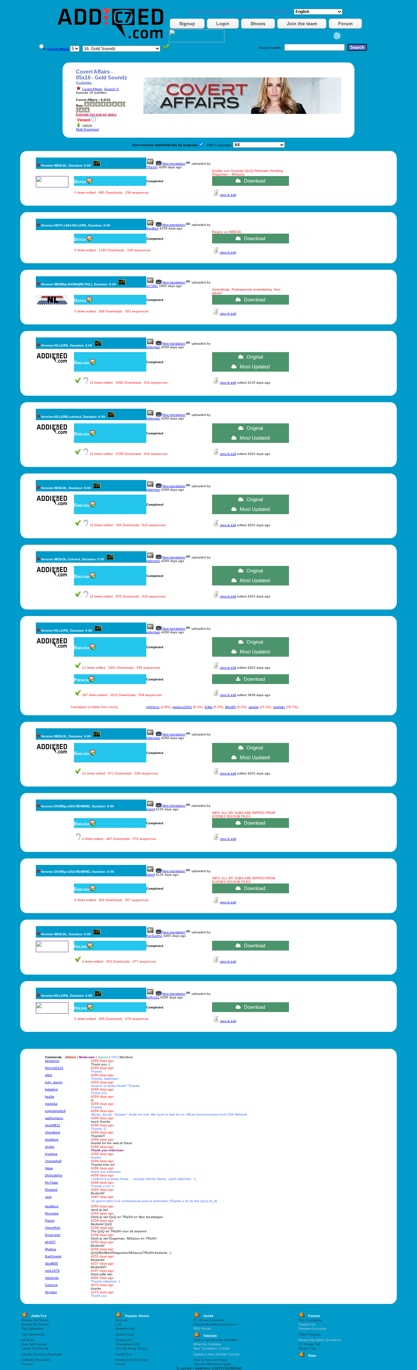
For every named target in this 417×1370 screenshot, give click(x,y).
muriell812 (52, 1125)
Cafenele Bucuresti (36, 1360)
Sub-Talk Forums (34, 1344)
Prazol (49, 1220)
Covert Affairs (92, 89)
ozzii (48, 1197)
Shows (258, 23)
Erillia (208, 707)
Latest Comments (35, 1348)
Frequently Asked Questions (215, 1324)
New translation (173, 163)
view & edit (228, 195)
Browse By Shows (35, 1320)
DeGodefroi (53, 1175)
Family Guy (123, 1354)
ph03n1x (153, 707)
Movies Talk (307, 1348)
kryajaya (51, 1154)
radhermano (54, 1118)
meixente (52, 1278)
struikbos (51, 1139)
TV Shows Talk (309, 1344)
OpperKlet (52, 1227)
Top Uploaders (32, 1328)
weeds (253, 707)
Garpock (51, 1285)
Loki (118, 1324)
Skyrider (51, 1292)
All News (28, 1340)
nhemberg (52, 1132)
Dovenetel (52, 1235)
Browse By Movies (35, 1324)
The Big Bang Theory (131, 1348)
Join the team (302, 23)
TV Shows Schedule (209, 1320)
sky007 (50, 1242)
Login (222, 23)
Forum (345, 23)
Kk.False (51, 1182)
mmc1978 (52, 1270)
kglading (51, 1089)
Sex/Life (121, 1320)
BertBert (152, 228)
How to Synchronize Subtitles (215, 1340)
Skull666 (51, 1263)
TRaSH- (152, 167)
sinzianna (52, 1060)
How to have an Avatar (211, 1360)
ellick (48, 1075)
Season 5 (111, 89)
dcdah (49, 1146)
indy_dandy (54, 1082)
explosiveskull (55, 1111)
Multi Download (87, 129)
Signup (187, 23)
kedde (49, 1096)
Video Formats (309, 1334)
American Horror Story (131, 1360)
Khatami (51, 1189)
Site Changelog (310, 1320)
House (120, 1364)
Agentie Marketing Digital (212, 1364)
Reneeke (52, 1213)
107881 (152, 286)
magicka (51, 1103)
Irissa (49, 1168)
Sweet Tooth (124, 1334)
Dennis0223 (54, 1068)
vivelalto (279, 707)
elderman (153, 347)
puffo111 (152, 997)
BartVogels (53, 1256)
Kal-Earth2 (154, 936)
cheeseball (53, 1161)
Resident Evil (125, 1328)
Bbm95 (230, 707)
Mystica (50, 1249)
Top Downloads (33, 1334)
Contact (27, 1364)
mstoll (150, 809)
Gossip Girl (123, 1340)
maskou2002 (182, 707)
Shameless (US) (127, 1344)
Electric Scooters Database (42, 1354)
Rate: (80, 105)
